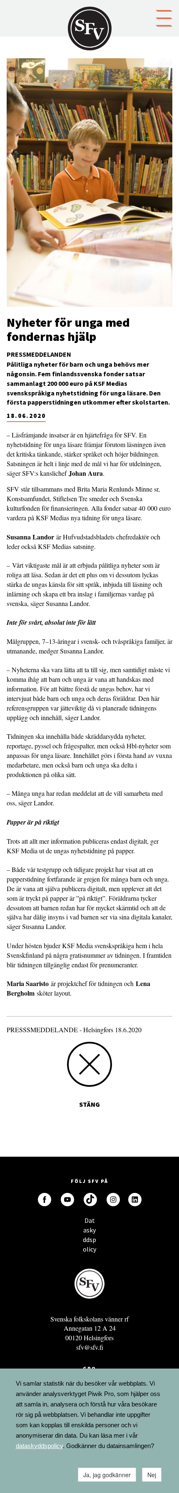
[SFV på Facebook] (44, 1199)
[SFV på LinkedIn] (135, 1199)
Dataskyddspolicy (89, 1222)
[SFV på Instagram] (113, 1199)
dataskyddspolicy (39, 1445)
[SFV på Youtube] (67, 1199)
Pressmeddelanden (39, 354)
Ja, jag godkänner (107, 1475)
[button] (164, 17)
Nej (151, 1475)
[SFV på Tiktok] (90, 1199)
